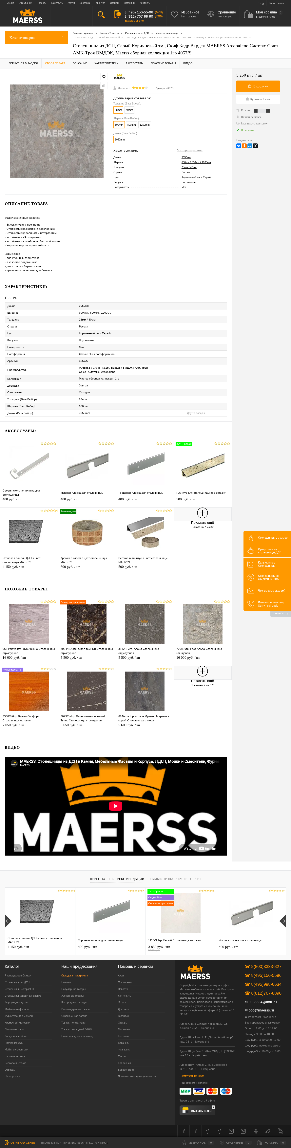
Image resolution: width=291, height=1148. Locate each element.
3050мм (186, 157)
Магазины (124, 1029)
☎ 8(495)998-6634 (263, 984)
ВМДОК (127, 367)
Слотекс (93, 371)
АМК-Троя (141, 367)
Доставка (123, 1009)
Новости (123, 989)
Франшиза (124, 1049)
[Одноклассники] (244, 145)
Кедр (105, 367)
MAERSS (84, 367)
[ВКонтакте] (238, 145)
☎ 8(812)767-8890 (263, 993)
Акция (121, 975)
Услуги (122, 1002)
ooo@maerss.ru (261, 1010)
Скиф (96, 367)
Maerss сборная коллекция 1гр (99, 378)
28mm (118, 109)
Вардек (115, 367)
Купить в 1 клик (260, 99)
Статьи (122, 1056)
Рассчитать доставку (254, 123)
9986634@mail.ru (263, 1002)
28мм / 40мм (189, 167)
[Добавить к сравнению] (103, 85)
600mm (119, 124)
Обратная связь (22, 1142)
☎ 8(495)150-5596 (263, 975)
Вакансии (123, 1042)
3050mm (120, 139)
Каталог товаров (22, 38)
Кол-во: (246, 110)
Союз (82, 371)
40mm (129, 109)
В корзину (260, 86)
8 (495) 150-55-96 (139, 12)
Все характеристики (190, 150)
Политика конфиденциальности (137, 1076)
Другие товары (196, 413)
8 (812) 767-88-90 (139, 16)
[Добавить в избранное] (103, 76)
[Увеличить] (57, 131)
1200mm (145, 124)
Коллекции (124, 1063)
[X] (255, 145)
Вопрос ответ (126, 1069)
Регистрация (276, 3)
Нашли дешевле (251, 117)
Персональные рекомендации (117, 879)
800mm (131, 124)
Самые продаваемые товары (175, 879)
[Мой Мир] (249, 145)
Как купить (124, 995)
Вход (261, 3)
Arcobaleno (108, 371)
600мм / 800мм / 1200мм (196, 162)
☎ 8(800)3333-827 (263, 966)
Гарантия (123, 1015)
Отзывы (122, 1022)
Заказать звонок (134, 20)
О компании (125, 982)
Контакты (123, 1036)
